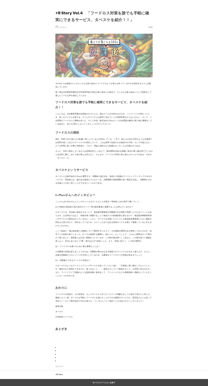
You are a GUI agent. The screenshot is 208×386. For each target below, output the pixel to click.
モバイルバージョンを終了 (104, 382)
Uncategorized (70, 366)
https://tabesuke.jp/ (72, 311)
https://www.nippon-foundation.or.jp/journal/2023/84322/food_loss (100, 316)
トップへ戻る (148, 375)
